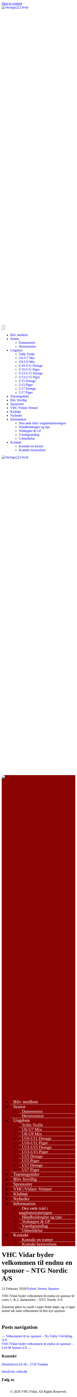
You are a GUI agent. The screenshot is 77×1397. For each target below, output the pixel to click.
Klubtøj (15, 411)
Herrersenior (27, 346)
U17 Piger (26, 392)
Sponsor (53, 1288)
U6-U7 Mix (27, 358)
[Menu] (3, 327)
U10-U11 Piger (29, 369)
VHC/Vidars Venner (24, 408)
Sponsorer (17, 404)
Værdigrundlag (29, 434)
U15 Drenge (27, 381)
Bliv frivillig (18, 400)
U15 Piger (26, 385)
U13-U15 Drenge (31, 373)
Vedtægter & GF (30, 431)
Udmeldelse (27, 438)
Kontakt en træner (31, 446)
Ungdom (16, 350)
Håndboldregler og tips (34, 427)
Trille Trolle (27, 354)
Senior (14, 339)
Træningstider (19, 396)
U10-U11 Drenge (31, 365)
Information (18, 419)
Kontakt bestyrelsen (32, 450)
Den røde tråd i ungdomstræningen (42, 423)
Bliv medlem (19, 335)
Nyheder (16, 415)
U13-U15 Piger (29, 377)
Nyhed (31, 1288)
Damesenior (27, 342)
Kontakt (15, 442)
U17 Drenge (27, 388)
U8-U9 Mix (27, 362)
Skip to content (12, 3)
